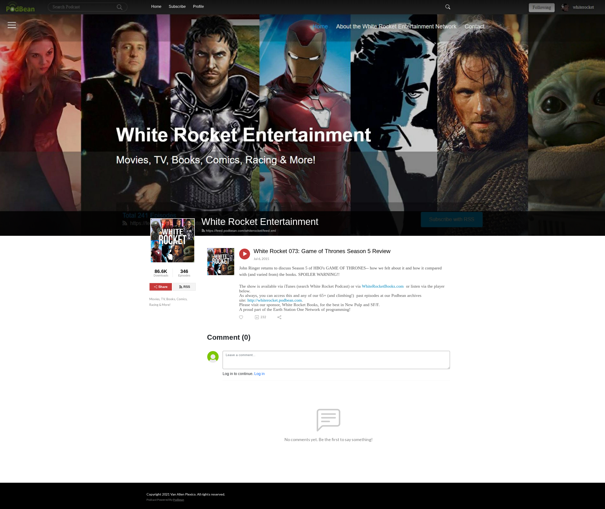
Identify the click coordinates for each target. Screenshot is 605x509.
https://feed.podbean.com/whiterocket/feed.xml (241, 230)
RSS (186, 287)
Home (156, 6)
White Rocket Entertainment (259, 221)
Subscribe (177, 6)
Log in (259, 374)
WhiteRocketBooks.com (383, 286)
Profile (198, 6)
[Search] (448, 6)
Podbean (178, 499)
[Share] (279, 317)
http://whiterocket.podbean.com (274, 300)
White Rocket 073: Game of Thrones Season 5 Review (322, 251)
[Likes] (241, 317)
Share (163, 287)
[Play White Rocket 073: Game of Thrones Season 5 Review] (244, 254)
